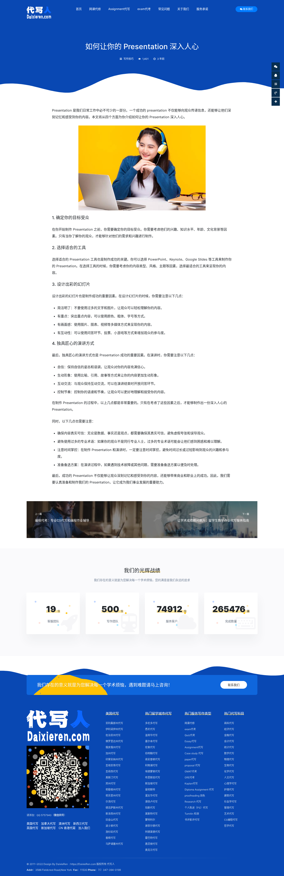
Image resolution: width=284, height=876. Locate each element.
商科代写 (229, 723)
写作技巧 (128, 58)
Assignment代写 (119, 9)
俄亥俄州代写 (113, 747)
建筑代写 (229, 795)
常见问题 (164, 9)
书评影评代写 (192, 819)
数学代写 (229, 753)
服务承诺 (202, 9)
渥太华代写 (151, 795)
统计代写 (229, 747)
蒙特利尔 (150, 819)
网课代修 (95, 9)
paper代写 (190, 759)
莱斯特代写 (151, 813)
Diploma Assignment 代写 (199, 789)
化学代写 (229, 771)
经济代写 (229, 729)
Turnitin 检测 (192, 813)
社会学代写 (230, 801)
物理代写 (229, 759)
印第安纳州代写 (114, 759)
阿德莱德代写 (152, 831)
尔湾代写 (111, 801)
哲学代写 (229, 825)
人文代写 (229, 777)
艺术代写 (229, 813)
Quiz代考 (190, 735)
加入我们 (84, 828)
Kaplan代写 (191, 783)
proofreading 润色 (195, 795)
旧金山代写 (112, 819)
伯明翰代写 (151, 753)
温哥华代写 (151, 735)
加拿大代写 (48, 823)
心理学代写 (230, 783)
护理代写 (229, 789)
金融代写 (229, 735)
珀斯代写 (150, 807)
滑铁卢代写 (151, 801)
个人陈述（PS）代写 (196, 807)
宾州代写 (111, 783)
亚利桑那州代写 (114, 723)
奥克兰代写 (151, 849)
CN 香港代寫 (67, 828)
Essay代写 (190, 741)
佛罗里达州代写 (114, 741)
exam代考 (144, 9)
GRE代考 (190, 777)
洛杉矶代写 (112, 831)
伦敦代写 (150, 747)
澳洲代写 (64, 823)
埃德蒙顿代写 (152, 771)
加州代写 (111, 753)
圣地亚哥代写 (113, 765)
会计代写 (229, 741)
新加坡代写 (48, 828)
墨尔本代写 (151, 741)
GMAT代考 (191, 771)
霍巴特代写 (151, 837)
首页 (79, 9)
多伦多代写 (151, 723)
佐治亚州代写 (113, 735)
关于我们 (183, 9)
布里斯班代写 (152, 777)
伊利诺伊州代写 (114, 729)
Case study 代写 (194, 753)
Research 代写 (193, 801)
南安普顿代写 (152, 759)
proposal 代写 (192, 765)
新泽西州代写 (113, 813)
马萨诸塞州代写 (114, 843)
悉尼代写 (150, 729)
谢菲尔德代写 (152, 825)
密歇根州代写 (113, 789)
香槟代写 (111, 837)
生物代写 (229, 765)
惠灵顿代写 (151, 843)
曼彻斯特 (150, 789)
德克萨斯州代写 (114, 807)
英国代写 (32, 828)
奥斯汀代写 (112, 777)
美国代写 (32, 823)
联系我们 (248, 9)
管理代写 (229, 807)
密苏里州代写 (113, 795)
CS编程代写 (231, 819)
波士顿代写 (112, 825)
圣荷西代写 (112, 771)
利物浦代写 (151, 765)
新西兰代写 (80, 823)
